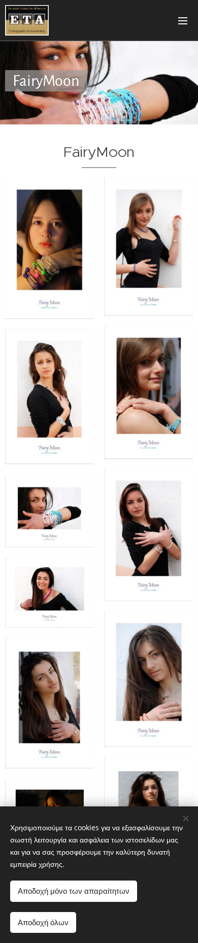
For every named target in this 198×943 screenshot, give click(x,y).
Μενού (183, 20)
